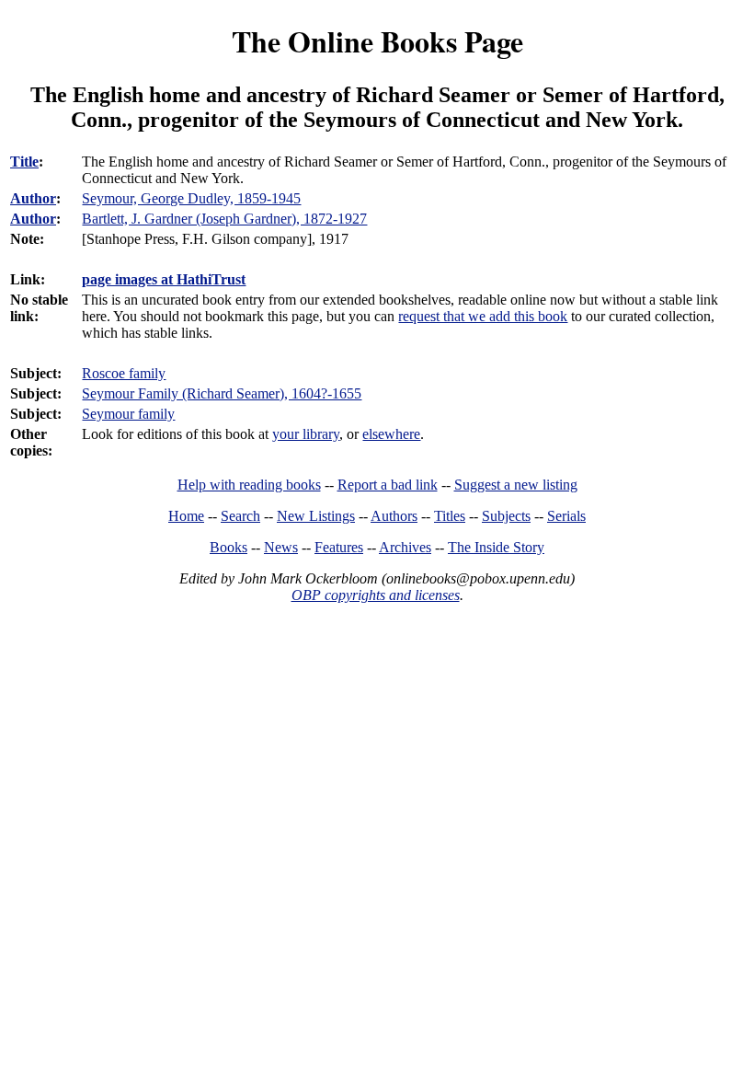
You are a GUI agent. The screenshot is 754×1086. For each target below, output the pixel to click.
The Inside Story (496, 547)
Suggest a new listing (515, 484)
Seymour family (128, 414)
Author (33, 198)
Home (186, 516)
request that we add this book (482, 316)
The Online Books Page (377, 41)
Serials (566, 516)
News (281, 547)
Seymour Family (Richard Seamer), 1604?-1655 (221, 393)
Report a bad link (387, 484)
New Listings (316, 516)
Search (240, 516)
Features (338, 547)
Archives (405, 547)
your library (305, 434)
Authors (394, 516)
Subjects (506, 516)
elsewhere (391, 434)
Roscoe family (124, 373)
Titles (449, 516)
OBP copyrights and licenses (375, 595)
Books (228, 547)
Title (24, 161)
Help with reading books (249, 484)
